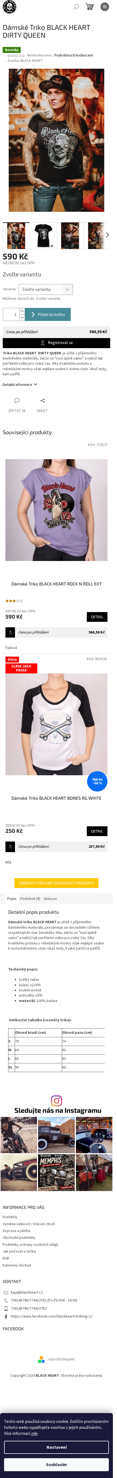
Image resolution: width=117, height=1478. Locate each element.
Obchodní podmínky (19, 1237)
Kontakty (10, 1217)
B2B (6, 1258)
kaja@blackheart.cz (27, 1292)
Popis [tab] (12, 899)
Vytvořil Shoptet (61, 1359)
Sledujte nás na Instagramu (57, 1110)
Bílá (8, 862)
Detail (97, 616)
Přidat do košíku (51, 314)
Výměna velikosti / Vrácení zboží (29, 1224)
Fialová (11, 648)
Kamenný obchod (17, 1265)
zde (34, 1433)
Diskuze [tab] (50, 899)
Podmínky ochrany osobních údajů (30, 1244)
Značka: (25, 61)
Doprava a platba (16, 1231)
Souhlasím (56, 1465)
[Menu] (104, 6)
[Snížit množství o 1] (22, 317)
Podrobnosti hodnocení (73, 55)
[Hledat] (76, 6)
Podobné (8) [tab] (30, 899)
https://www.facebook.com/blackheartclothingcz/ (52, 1316)
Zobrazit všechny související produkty (56, 883)
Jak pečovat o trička (19, 1251)
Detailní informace (17, 384)
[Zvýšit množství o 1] (22, 311)
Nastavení (57, 1447)
